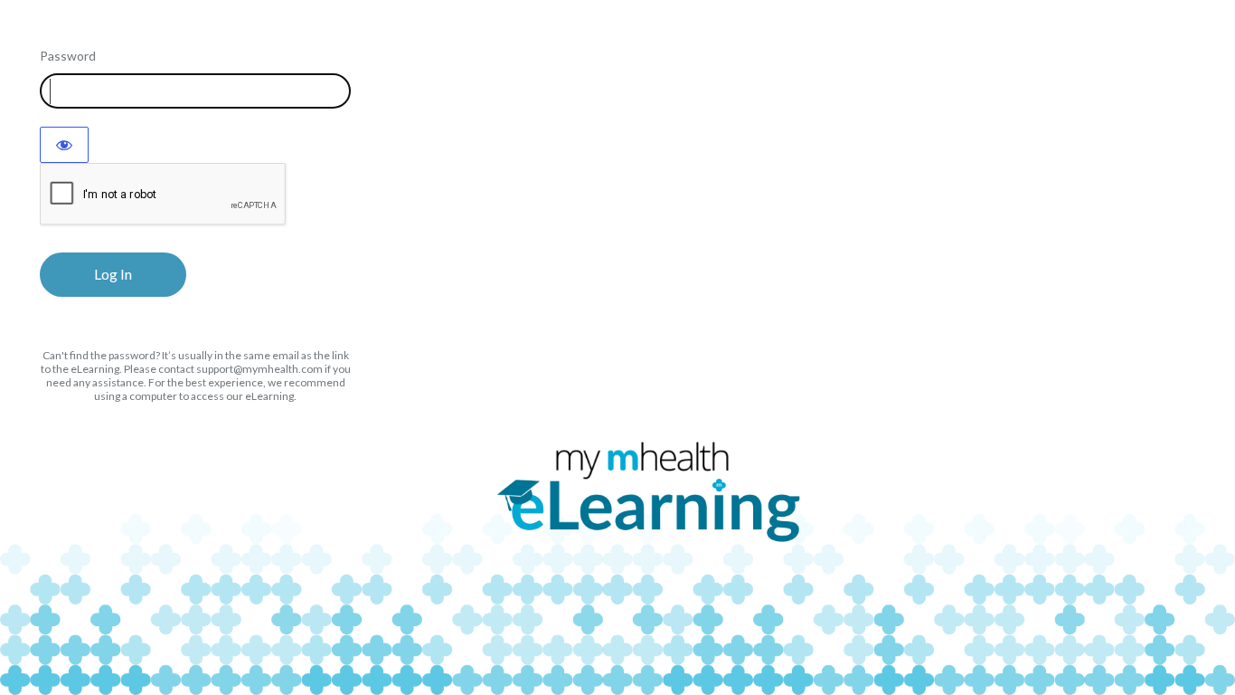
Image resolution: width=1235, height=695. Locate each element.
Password (68, 55)
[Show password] (64, 145)
